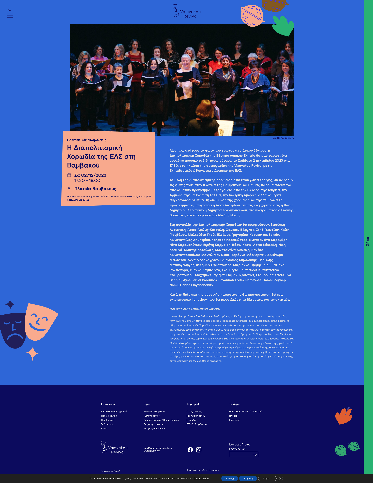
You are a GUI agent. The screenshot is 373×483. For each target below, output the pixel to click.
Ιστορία (233, 416)
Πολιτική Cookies (201, 478)
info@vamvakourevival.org (158, 448)
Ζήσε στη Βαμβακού (154, 411)
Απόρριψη (248, 478)
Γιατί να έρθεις (152, 416)
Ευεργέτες (234, 420)
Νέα (203, 470)
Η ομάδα (191, 420)
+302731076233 (152, 451)
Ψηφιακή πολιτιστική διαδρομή (245, 411)
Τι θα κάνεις (107, 424)
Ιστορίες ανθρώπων (154, 428)
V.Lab (104, 428)
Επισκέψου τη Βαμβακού (114, 411)
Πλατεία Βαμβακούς (95, 189)
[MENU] (10, 15)
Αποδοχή (230, 478)
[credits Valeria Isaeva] (182, 78)
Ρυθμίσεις (267, 478)
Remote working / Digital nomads (161, 420)
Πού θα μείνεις (109, 416)
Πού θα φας (107, 420)
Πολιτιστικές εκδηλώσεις (86, 140)
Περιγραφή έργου (195, 416)
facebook (190, 449)
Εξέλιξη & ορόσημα (196, 424)
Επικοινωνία (214, 470)
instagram (199, 449)
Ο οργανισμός (194, 411)
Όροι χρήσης (192, 470)
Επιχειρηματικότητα (154, 424)
